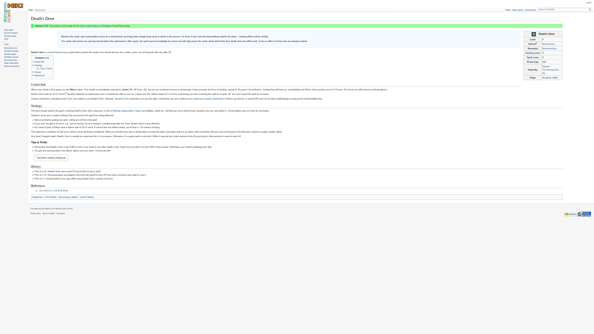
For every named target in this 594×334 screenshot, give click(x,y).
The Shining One (550, 70)
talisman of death (202, 98)
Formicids (349, 89)
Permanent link (10, 60)
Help (6, 39)
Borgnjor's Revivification (249, 89)
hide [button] (46, 58)
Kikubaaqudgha (55, 175)
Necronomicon (549, 48)
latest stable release (90, 26)
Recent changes (11, 33)
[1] (66, 93)
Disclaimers (60, 213)
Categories (37, 197)
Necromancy (548, 44)
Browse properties (11, 66)
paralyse (321, 89)
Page (30, 10)
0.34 (45, 26)
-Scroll (87, 123)
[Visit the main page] (13, 12)
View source (517, 10)
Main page (8, 30)
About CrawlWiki (49, 213)
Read (508, 10)
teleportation (128, 110)
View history (530, 10)
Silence (38, 120)
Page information (11, 63)
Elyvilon (546, 66)
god (144, 110)
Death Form (66, 98)
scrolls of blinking (112, 110)
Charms (78, 171)
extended (146, 136)
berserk (240, 98)
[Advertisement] (578, 61)
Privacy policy (35, 213)
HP (169, 52)
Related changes (11, 51)
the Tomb (125, 123)
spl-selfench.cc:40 (48, 190)
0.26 (44, 171)
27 (57, 94)
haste (138, 110)
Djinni (273, 98)
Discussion (40, 10)
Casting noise (532, 53)
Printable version (11, 57)
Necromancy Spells (68, 197)
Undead (35, 98)
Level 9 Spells (87, 197)
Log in (589, 3)
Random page (10, 36)
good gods (202, 136)
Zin (543, 73)
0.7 (43, 178)
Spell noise (533, 57)
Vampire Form (122, 98)
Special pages (10, 54)
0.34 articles (50, 197)
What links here (10, 48)
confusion (108, 178)
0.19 (44, 175)
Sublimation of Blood (222, 98)
